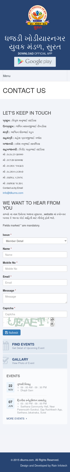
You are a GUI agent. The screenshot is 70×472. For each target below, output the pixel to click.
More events (15, 418)
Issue (7, 235)
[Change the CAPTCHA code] (52, 319)
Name (7, 248)
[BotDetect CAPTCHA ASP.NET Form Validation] (26, 322)
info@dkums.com (13, 193)
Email (7, 276)
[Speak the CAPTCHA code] (52, 324)
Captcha (9, 308)
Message (9, 290)
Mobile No (10, 262)
